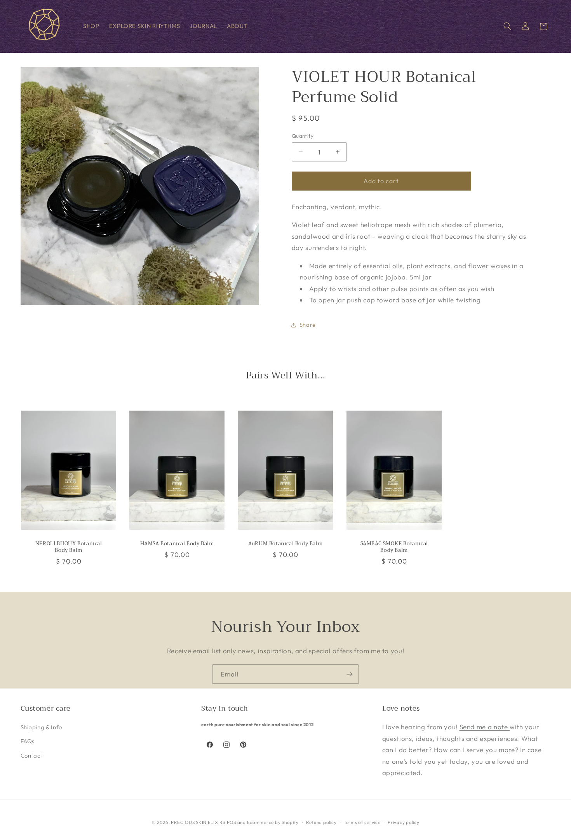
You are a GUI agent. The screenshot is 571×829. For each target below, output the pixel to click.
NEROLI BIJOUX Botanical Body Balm (68, 547)
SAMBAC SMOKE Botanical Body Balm (394, 547)
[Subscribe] (350, 673)
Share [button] (307, 325)
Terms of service (362, 822)
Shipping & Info (41, 727)
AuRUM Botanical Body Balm (285, 544)
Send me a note (485, 727)
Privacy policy (403, 822)
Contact (31, 755)
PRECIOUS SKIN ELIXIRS (198, 822)
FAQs (28, 741)
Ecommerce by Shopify (273, 822)
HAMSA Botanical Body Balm (177, 544)
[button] (507, 26)
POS (231, 822)
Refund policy (321, 822)
